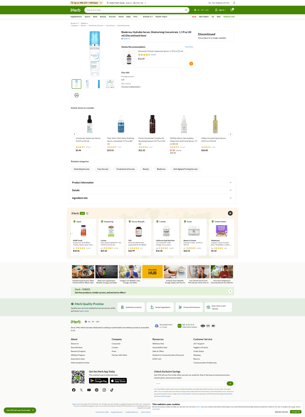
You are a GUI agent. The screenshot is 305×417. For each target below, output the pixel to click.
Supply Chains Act (117, 412)
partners (198, 407)
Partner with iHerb (119, 355)
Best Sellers (203, 16)
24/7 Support (198, 343)
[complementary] (132, 412)
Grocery (112, 16)
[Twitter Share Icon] (81, 390)
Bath (95, 16)
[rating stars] (144, 55)
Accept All (296, 412)
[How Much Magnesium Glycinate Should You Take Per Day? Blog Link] (222, 274)
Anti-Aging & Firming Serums (185, 169)
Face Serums (110, 25)
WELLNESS (152, 272)
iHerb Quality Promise (80, 362)
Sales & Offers (158, 351)
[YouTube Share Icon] (89, 390)
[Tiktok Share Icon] (112, 390)
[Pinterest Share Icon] (97, 390)
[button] (234, 3)
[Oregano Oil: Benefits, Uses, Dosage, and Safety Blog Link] (130, 274)
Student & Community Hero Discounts (168, 355)
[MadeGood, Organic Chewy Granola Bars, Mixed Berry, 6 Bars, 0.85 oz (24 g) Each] (194, 233)
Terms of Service (162, 396)
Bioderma (84, 23)
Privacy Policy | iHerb (102, 412)
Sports (87, 16)
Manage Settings (281, 412)
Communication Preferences (205, 362)
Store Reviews (76, 347)
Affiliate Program (78, 355)
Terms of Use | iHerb (147, 412)
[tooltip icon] (87, 213)
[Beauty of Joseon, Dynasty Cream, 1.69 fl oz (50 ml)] (166, 233)
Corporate (116, 343)
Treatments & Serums (96, 25)
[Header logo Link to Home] (76, 10)
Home (121, 16)
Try (212, 16)
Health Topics (161, 16)
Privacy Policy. (186, 394)
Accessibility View (159, 347)
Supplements (76, 16)
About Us (75, 343)
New (218, 16)
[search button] (186, 10)
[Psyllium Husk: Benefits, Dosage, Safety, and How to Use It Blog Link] (175, 274)
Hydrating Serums (123, 25)
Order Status (198, 351)
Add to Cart (89, 132)
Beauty (103, 16)
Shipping (197, 355)
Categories (74, 25)
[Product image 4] (110, 84)
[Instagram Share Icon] (104, 390)
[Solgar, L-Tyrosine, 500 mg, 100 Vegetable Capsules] (221, 233)
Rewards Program (78, 351)
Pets (135, 16)
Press (114, 351)
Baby (128, 16)
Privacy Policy (228, 394)
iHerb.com (75, 404)
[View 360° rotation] (76, 95)
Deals (194, 16)
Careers (115, 347)
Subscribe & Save (78, 359)
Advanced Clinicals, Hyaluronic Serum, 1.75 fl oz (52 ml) (160, 51)
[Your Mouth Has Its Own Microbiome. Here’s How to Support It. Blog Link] (198, 274)
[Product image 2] (87, 84)
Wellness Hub (228, 16)
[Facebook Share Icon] (74, 390)
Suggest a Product (200, 347)
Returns (196, 359)
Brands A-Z (148, 16)
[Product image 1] (76, 84)
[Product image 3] (99, 84)
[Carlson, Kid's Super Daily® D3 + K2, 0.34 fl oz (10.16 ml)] (83, 233)
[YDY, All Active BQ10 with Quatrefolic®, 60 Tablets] (111, 233)
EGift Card (156, 359)
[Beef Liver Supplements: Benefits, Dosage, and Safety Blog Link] (106, 274)
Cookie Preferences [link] (132, 412)
